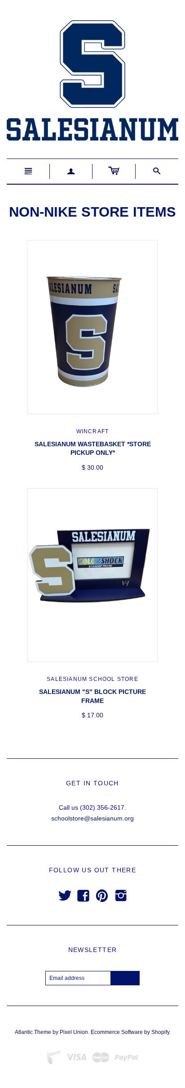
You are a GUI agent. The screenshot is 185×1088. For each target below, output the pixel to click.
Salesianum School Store (92, 679)
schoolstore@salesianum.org (92, 818)
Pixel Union (74, 1032)
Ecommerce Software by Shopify (130, 1032)
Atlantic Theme (33, 1032)
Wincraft (92, 431)
